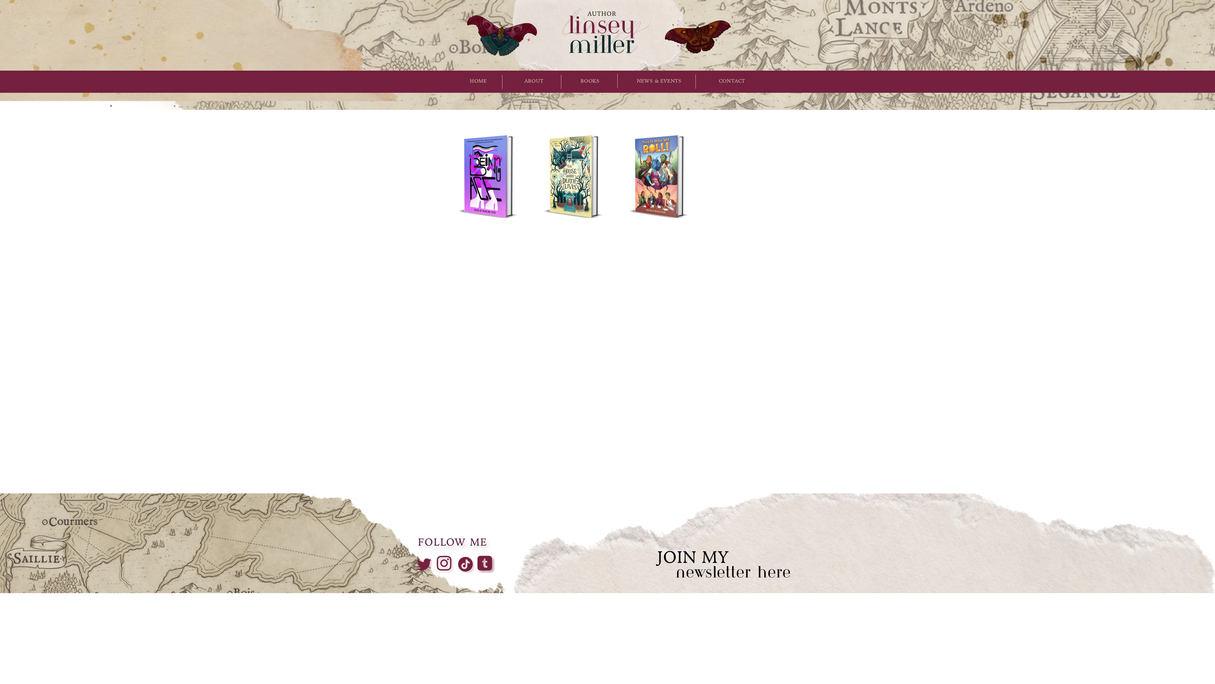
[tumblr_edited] (486, 564)
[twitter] (424, 564)
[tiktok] (465, 564)
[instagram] (444, 564)
